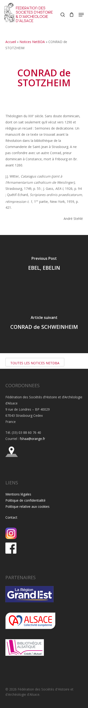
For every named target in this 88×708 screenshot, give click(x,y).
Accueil (10, 41)
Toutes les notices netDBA (34, 363)
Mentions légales (18, 494)
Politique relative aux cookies (27, 506)
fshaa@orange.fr (32, 438)
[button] (81, 14)
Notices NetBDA (32, 41)
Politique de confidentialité (25, 500)
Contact (11, 517)
